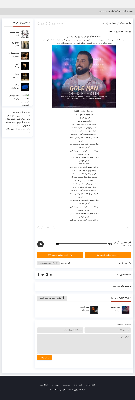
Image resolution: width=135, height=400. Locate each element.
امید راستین (116, 286)
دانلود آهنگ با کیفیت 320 (58, 255)
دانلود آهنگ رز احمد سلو (21, 112)
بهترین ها (55, 385)
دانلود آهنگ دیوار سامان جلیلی (18, 115)
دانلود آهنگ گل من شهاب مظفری (17, 119)
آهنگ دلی (44, 385)
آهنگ (126, 11)
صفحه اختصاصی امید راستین (50, 298)
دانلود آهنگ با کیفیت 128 (106, 255)
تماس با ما (78, 385)
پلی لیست (66, 385)
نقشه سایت (90, 385)
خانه (131, 11)
